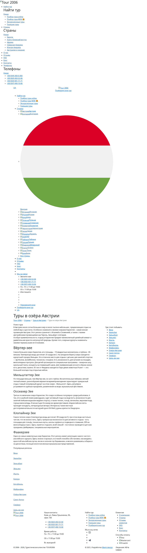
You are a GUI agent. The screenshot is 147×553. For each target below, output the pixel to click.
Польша (32, 220)
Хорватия (34, 225)
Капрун (112, 343)
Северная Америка (15, 45)
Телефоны (7, 65)
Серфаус (112, 355)
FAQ (5, 58)
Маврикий (35, 245)
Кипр (28, 217)
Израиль (33, 234)
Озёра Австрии (115, 350)
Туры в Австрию (39, 320)
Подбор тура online (15, 17)
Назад (6, 14)
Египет (30, 247)
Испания (33, 212)
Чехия (29, 231)
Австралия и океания (16, 50)
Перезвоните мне (27, 305)
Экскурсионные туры (15, 22)
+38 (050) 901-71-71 (14, 81)
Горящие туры (13, 24)
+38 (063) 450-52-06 (14, 78)
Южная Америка (14, 47)
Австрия (32, 111)
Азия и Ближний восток (17, 40)
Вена (111, 330)
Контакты (7, 63)
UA (14, 88)
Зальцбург (113, 335)
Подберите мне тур (63, 90)
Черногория (37, 228)
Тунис (29, 250)
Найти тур (7, 6)
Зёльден (112, 337)
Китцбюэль (113, 345)
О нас (5, 52)
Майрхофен (114, 348)
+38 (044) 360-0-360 (14, 76)
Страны (6, 27)
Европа (10, 37)
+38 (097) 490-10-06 (14, 83)
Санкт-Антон (114, 353)
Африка (10, 42)
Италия (31, 214)
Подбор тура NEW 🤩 (16, 19)
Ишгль (112, 340)
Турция (31, 242)
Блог (5, 60)
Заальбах (113, 332)
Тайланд (32, 239)
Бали (28, 253)
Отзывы (6, 55)
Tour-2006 (17, 320)
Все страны (25, 256)
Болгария (34, 114)
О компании (124, 515)
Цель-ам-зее (114, 358)
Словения (34, 223)
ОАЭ (27, 236)
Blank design (107, 547)
